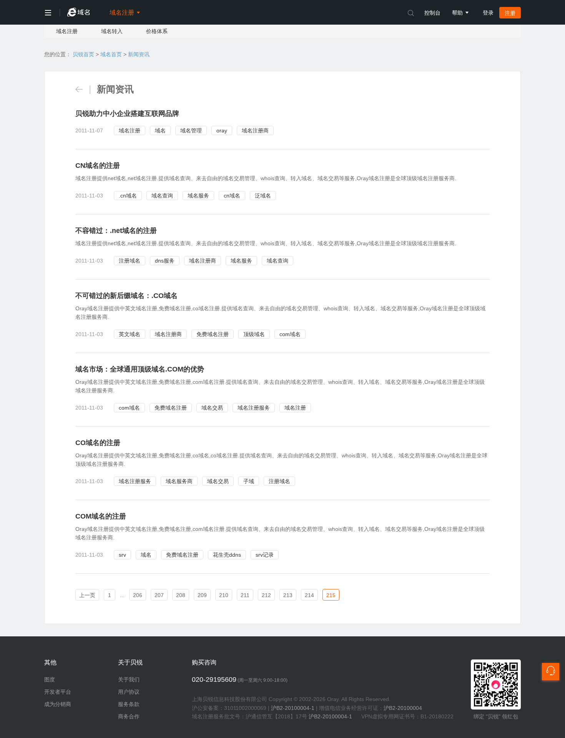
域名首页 (111, 54)
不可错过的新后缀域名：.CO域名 (126, 296)
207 (159, 595)
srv (122, 555)
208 (180, 595)
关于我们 (129, 679)
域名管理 (191, 130)
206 (137, 595)
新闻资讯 (139, 54)
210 (223, 595)
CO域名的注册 (97, 443)
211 (245, 595)
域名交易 (212, 408)
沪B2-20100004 (403, 708)
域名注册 (67, 31)
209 (202, 595)
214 (309, 595)
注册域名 (129, 261)
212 (266, 595)
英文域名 (129, 334)
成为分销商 (57, 704)
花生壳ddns (227, 555)
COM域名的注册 (100, 516)
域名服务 (198, 195)
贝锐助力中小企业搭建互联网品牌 (127, 113)
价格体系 (157, 31)
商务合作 (129, 716)
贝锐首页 (83, 54)
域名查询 (162, 195)
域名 (160, 130)
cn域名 (232, 195)
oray (221, 130)
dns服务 (164, 261)
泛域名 (263, 195)
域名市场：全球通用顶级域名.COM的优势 (139, 369)
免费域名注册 (212, 334)
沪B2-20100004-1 (292, 708)
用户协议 (129, 692)
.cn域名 (128, 195)
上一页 (87, 595)
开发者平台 (57, 692)
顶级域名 (254, 334)
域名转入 (112, 31)
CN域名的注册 (97, 165)
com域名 (290, 334)
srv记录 (265, 555)
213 (287, 595)
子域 (248, 481)
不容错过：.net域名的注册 (116, 230)
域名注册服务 (254, 408)
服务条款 (129, 704)
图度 (49, 679)
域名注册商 (255, 130)
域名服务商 (179, 481)
